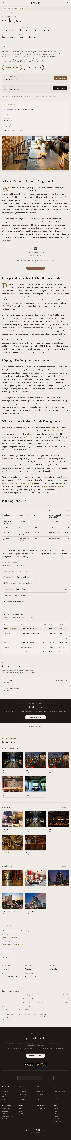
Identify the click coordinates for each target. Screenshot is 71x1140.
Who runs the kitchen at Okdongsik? (17, 577)
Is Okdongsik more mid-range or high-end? (20, 583)
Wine (20, 1111)
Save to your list (34, 67)
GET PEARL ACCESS (35, 1055)
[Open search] (3, 3)
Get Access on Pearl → (35, 268)
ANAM (5, 459)
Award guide (63, 680)
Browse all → (64, 749)
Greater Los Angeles (7, 1116)
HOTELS (21, 1086)
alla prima (31, 434)
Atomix (4, 1094)
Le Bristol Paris (23, 1097)
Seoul (4, 16)
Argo (38, 1099)
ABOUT (56, 1105)
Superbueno (40, 1094)
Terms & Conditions (59, 1124)
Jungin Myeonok (7, 652)
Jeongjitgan (48, 318)
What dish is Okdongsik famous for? (17, 589)
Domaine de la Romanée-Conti (60, 1092)
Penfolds (56, 1098)
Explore (56, 1108)
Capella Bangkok (23, 1089)
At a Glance (8, 925)
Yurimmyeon (7, 633)
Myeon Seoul (7, 647)
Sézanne (4, 1099)
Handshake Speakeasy (42, 1089)
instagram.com (8, 120)
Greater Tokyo (6, 1108)
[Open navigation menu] (68, 3)
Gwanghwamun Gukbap (42, 340)
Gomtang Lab (7, 642)
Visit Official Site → (35, 726)
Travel (21, 1114)
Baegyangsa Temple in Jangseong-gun (17, 483)
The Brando (22, 1099)
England (4, 1114)
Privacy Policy (57, 1121)
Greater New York (6, 1111)
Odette (4, 1097)
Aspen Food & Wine (42, 1108)
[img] (4, 46)
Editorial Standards (59, 1119)
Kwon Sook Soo (59, 431)
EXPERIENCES (41, 1105)
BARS (38, 1086)
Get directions (8, 126)
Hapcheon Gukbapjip (31, 318)
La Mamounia (22, 1092)
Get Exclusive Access (35, 717)
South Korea (11, 16)
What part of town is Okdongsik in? (17, 595)
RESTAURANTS (6, 1086)
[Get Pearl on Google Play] (41, 1064)
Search (55, 1111)
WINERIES (57, 1086)
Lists (55, 1114)
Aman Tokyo (22, 1094)
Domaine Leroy (57, 1096)
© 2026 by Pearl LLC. (35, 1132)
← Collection (7, 12)
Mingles (7, 241)
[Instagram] (35, 1135)
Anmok (18, 318)
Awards (56, 1116)
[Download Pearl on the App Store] (29, 1064)
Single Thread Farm (7, 1089)
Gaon (49, 431)
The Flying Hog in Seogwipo (55, 486)
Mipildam (6, 638)
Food (20, 1108)
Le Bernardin (5, 1092)
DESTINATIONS (6, 1105)
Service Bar (40, 1092)
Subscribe (48, 1078)
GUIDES (21, 1105)
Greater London (6, 1119)
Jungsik (66, 237)
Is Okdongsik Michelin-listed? (15, 601)
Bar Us (38, 1097)
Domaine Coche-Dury (59, 1101)
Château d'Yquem (58, 1089)
